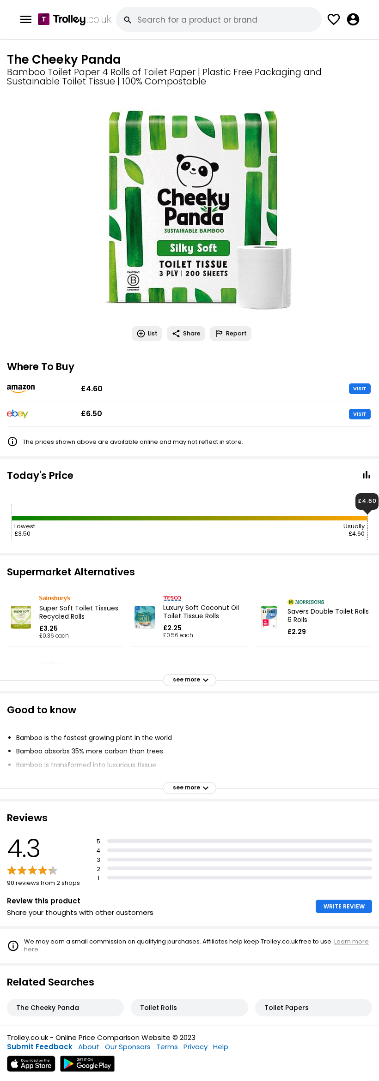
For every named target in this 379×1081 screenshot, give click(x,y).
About (88, 1046)
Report (236, 333)
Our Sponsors (128, 1046)
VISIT (360, 388)
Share (192, 333)
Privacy (195, 1046)
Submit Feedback (40, 1046)
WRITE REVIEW (344, 906)
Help (220, 1046)
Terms (167, 1046)
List (153, 333)
